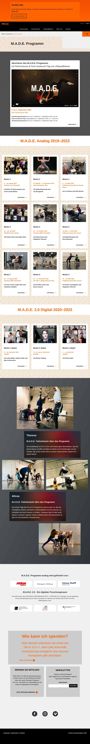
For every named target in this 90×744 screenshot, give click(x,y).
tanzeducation (9, 33)
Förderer (22, 733)
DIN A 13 (3, 33)
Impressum (6, 733)
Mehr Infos (15, 11)
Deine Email (63, 682)
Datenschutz (15, 733)
